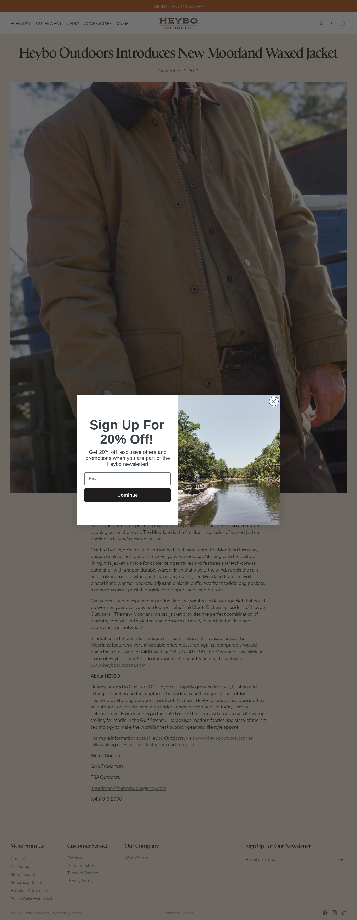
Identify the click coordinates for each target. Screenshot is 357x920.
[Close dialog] (273, 401)
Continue (127, 495)
